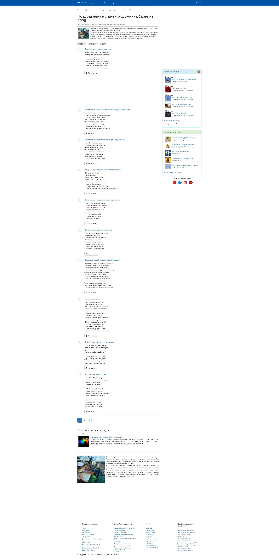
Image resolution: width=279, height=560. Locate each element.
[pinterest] (191, 182)
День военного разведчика (185, 543)
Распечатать (92, 73)
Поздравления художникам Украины (99, 342)
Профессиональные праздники (96, 10)
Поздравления (94, 3)
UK (197, 2)
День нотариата (182, 539)
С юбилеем (126, 3)
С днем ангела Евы (179, 88)
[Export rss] (198, 71)
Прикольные (85, 530)
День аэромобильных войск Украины (93, 539)
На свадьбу (148, 535)
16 (93, 43)
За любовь (148, 528)
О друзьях (148, 537)
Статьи (84, 528)
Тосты (137, 3)
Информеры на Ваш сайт (173, 124)
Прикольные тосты (151, 539)
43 (103, 43)
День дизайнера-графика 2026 (101, 437)
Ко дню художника (92, 298)
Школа (179, 536)
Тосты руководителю (151, 547)
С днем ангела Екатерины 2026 (183, 158)
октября (81, 24)
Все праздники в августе (172, 120)
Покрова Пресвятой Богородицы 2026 (125, 538)
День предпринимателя (184, 541)
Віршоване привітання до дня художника (101, 260)
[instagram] (185, 182)
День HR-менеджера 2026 (181, 151)
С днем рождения (110, 3)
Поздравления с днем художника (98, 49)
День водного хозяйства (89, 548)
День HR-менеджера (88, 535)
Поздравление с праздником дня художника (102, 169)
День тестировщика (183, 550)
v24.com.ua (81, 3)
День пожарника (87, 550)
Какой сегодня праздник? (173, 172)
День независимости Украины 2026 (184, 79)
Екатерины (85, 537)
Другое (146, 3)
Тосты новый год (150, 545)
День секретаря (87, 542)
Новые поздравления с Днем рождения (91, 545)
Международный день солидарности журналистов (188, 545)
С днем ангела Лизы (120, 532)
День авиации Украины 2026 (182, 97)
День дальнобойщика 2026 (181, 104)
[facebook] (180, 182)
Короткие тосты (150, 532)
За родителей (149, 530)
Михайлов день (118, 544)
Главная (80, 10)
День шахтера (181, 534)
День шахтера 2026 (179, 113)
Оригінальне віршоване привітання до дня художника (107, 109)
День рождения (86, 532)
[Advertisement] (118, 91)
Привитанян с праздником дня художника (102, 199)
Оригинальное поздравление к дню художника (104, 139)
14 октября (117, 542)
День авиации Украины (184, 532)
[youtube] (174, 182)
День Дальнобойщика (184, 530)
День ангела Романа (120, 546)
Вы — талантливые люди (95, 374)
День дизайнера (182, 548)
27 (81, 43)
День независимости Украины (123, 528)
